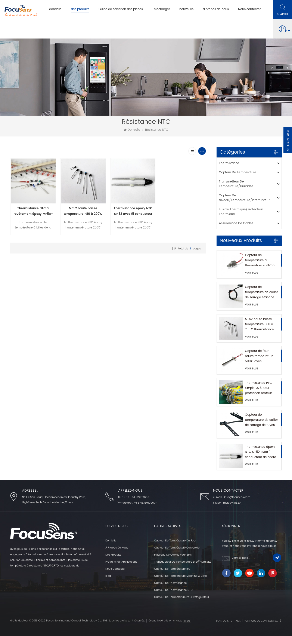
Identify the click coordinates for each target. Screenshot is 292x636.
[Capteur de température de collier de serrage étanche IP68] (231, 296)
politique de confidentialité (262, 621)
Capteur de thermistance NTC (173, 590)
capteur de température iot (172, 569)
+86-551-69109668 (136, 497)
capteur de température (237, 172)
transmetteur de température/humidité (236, 184)
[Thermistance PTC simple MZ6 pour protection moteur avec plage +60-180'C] (231, 392)
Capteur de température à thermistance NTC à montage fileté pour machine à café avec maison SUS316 (260, 260)
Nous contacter (249, 9)
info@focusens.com (237, 497)
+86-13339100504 (145, 503)
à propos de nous (216, 9)
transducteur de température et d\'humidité (182, 562)
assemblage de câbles (236, 223)
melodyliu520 (232, 503)
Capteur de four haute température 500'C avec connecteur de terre (260, 356)
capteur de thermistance (170, 583)
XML (238, 621)
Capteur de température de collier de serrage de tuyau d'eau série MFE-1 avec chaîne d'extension (261, 420)
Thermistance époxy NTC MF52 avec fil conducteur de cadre (260, 452)
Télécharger (161, 9)
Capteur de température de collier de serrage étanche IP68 (261, 292)
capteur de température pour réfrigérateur (181, 597)
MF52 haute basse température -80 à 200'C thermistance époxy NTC (259, 324)
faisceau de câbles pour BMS (173, 555)
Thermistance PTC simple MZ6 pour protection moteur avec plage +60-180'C (261, 388)
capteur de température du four (175, 541)
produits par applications (121, 562)
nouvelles (186, 9)
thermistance (229, 163)
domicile (55, 9)
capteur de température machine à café (180, 576)
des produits (80, 9)
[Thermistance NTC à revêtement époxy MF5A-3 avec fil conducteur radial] (33, 181)
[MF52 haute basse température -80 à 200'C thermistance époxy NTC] (231, 328)
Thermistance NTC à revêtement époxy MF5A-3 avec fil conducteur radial (33, 211)
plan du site (224, 621)
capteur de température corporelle (176, 548)
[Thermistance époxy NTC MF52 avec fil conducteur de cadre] (231, 456)
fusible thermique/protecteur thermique (241, 211)
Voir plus (251, 273)
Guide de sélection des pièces (121, 9)
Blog (108, 576)
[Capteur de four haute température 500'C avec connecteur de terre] (231, 360)
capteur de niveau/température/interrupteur (244, 198)
